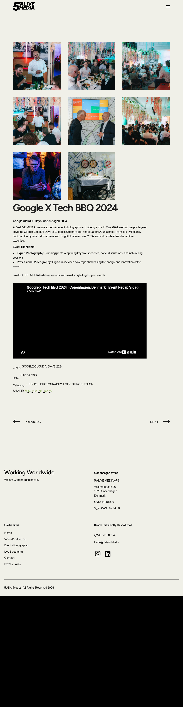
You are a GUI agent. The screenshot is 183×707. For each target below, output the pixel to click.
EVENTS (31, 384)
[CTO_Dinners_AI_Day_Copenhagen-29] (146, 121)
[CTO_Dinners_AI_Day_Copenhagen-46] (36, 66)
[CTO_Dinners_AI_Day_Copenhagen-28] (36, 176)
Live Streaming (13, 551)
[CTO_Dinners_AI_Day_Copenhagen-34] (91, 121)
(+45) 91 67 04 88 (109, 508)
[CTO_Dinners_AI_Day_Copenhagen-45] (36, 121)
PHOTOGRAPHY (51, 384)
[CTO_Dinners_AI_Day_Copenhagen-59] (91, 66)
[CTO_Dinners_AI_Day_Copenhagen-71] (146, 66)
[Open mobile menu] (168, 6)
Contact (9, 557)
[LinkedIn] (107, 556)
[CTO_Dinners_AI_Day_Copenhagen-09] (91, 176)
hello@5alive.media (106, 542)
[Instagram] (97, 556)
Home (8, 532)
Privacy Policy (12, 564)
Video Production (79, 384)
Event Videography (16, 545)
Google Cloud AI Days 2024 (42, 366)
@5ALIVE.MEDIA (104, 535)
